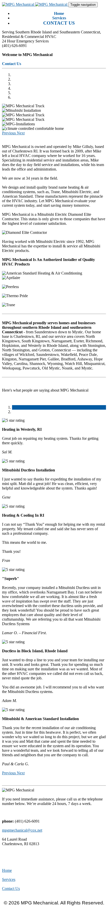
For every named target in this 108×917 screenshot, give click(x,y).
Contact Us (11, 888)
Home (7, 870)
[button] (9, 133)
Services (8, 879)
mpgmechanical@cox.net (22, 830)
